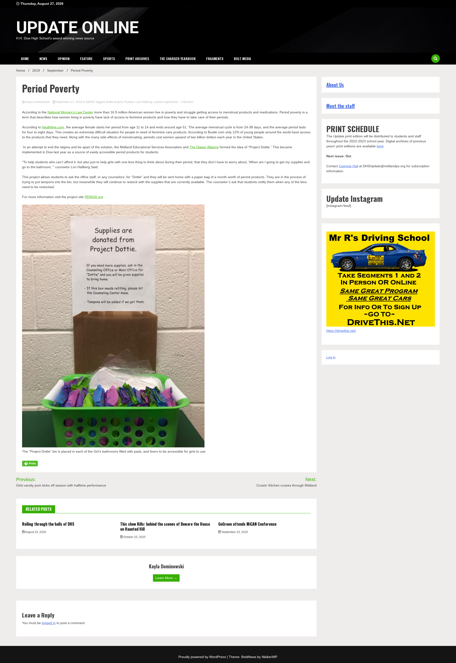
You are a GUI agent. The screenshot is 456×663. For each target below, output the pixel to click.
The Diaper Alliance (204, 147)
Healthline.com (53, 127)
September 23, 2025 (234, 532)
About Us (335, 84)
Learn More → (166, 578)
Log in (331, 357)
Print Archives (137, 58)
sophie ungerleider (166, 102)
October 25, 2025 (134, 537)
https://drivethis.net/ (341, 331)
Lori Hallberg (144, 102)
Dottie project (114, 102)
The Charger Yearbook (178, 58)
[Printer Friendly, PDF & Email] (30, 463)
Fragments (214, 58)
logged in (49, 623)
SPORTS (109, 58)
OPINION (64, 58)
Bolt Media (242, 58)
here (380, 146)
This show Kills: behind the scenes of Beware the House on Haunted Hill (165, 526)
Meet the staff (340, 105)
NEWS (43, 58)
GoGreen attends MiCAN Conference (247, 524)
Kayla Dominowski (37, 102)
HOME (25, 58)
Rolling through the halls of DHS (48, 524)
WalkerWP (269, 657)
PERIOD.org (94, 197)
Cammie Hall (348, 166)
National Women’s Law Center (70, 112)
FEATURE (86, 58)
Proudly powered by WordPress (202, 657)
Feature (129, 102)
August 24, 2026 (35, 532)
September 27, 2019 (69, 102)
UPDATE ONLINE (77, 27)
